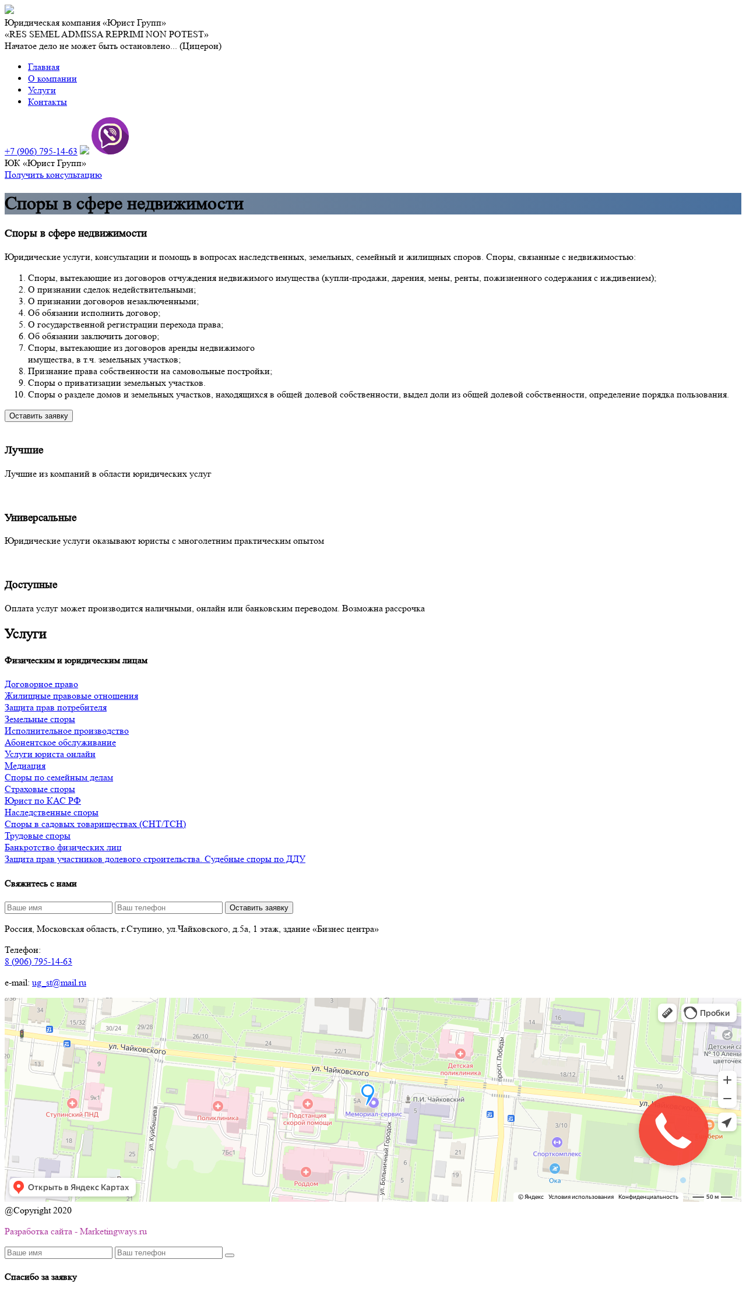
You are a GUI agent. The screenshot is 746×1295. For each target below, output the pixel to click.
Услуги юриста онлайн (50, 753)
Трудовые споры (38, 835)
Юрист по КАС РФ (43, 800)
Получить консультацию (53, 174)
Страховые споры (40, 788)
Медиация (25, 765)
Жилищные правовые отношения (71, 695)
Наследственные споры (51, 812)
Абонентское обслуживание (60, 742)
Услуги (42, 90)
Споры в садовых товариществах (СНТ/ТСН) (95, 823)
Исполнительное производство (67, 730)
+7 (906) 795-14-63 (41, 151)
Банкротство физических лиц (63, 847)
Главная (43, 66)
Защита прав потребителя (56, 707)
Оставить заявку (38, 415)
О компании (52, 78)
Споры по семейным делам (59, 777)
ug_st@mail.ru (59, 982)
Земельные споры (40, 718)
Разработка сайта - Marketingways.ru (76, 1231)
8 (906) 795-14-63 (38, 961)
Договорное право (41, 683)
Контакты (47, 101)
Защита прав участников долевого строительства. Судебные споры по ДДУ (155, 858)
